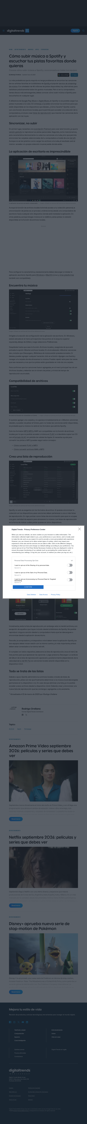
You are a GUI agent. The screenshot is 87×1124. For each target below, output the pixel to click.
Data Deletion (31, 594)
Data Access (43, 594)
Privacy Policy (55, 594)
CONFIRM (28, 587)
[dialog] (43, 562)
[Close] (80, 530)
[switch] (70, 565)
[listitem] (43, 560)
